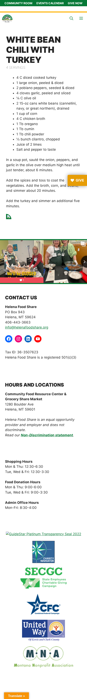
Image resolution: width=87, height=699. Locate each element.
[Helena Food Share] (7, 18)
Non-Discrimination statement (47, 435)
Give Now (75, 3)
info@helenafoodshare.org (26, 327)
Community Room (18, 3)
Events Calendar (50, 3)
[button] (71, 18)
